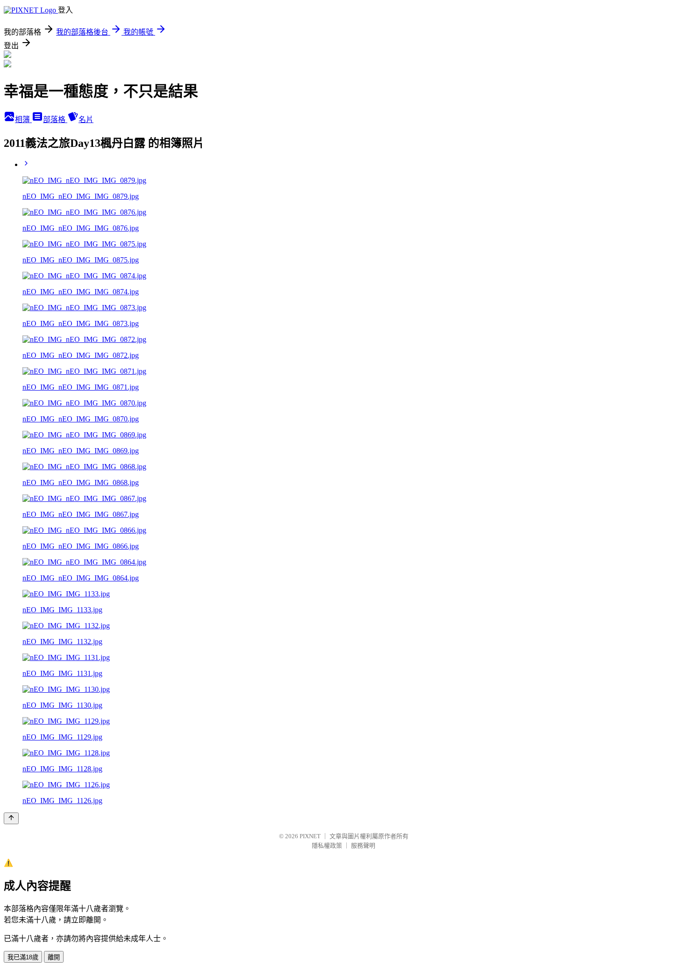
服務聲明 (363, 845)
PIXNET (310, 836)
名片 (86, 119)
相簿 (23, 119)
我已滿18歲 (22, 957)
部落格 (55, 119)
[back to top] (11, 818)
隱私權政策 (327, 845)
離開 (54, 957)
